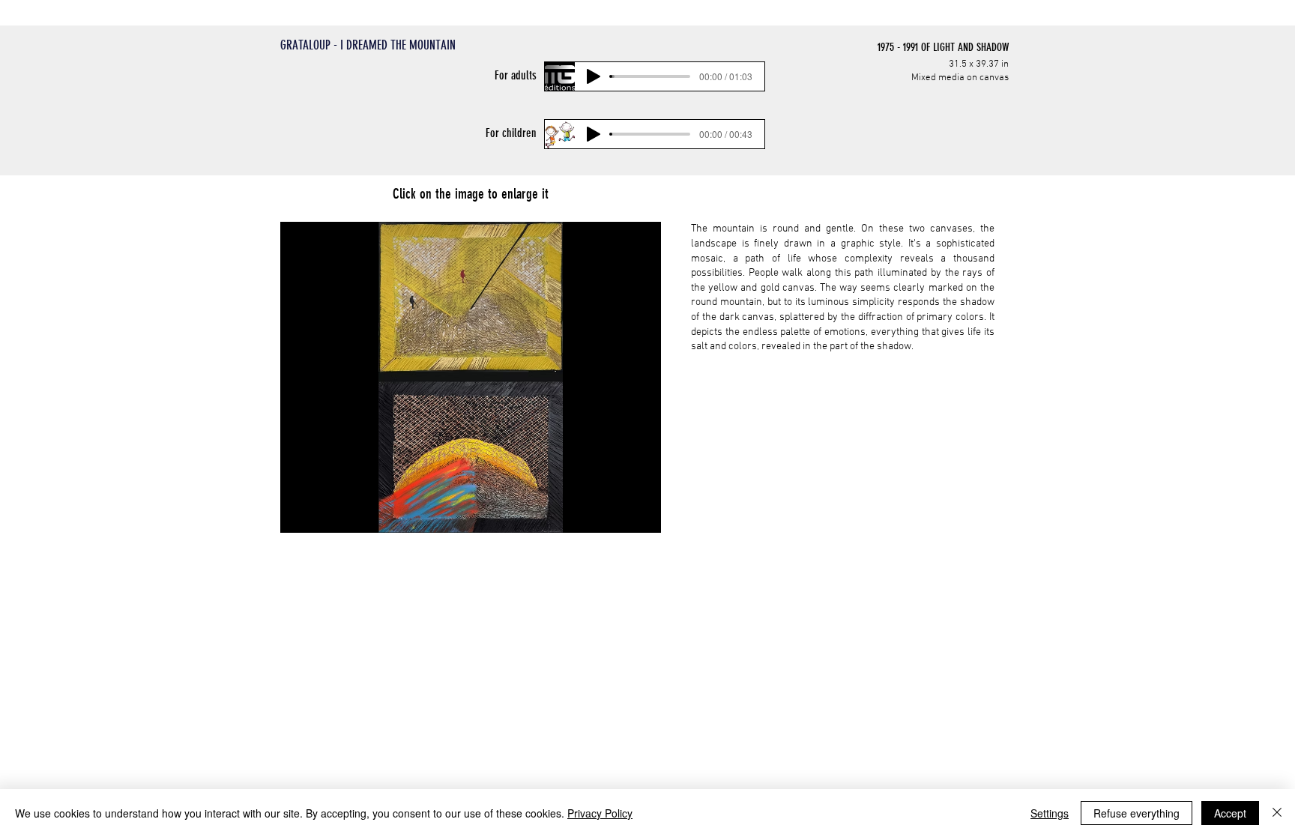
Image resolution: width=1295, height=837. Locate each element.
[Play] (593, 76)
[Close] (1277, 813)
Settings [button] (1049, 813)
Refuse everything (1136, 813)
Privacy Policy (600, 813)
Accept (1230, 813)
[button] (470, 377)
